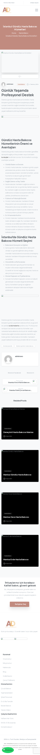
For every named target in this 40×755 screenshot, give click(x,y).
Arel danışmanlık (7, 346)
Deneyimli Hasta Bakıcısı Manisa (18, 432)
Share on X (30, 373)
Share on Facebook (14, 373)
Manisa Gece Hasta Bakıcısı (16, 517)
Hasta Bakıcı (23, 33)
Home (14, 33)
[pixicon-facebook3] (2, 636)
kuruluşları (5, 157)
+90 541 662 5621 (8, 3)
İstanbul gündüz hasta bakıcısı (24, 346)
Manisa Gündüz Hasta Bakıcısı (17, 474)
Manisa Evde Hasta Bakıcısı (16, 559)
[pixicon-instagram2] (6, 636)
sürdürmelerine (14, 326)
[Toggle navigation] (37, 10)
